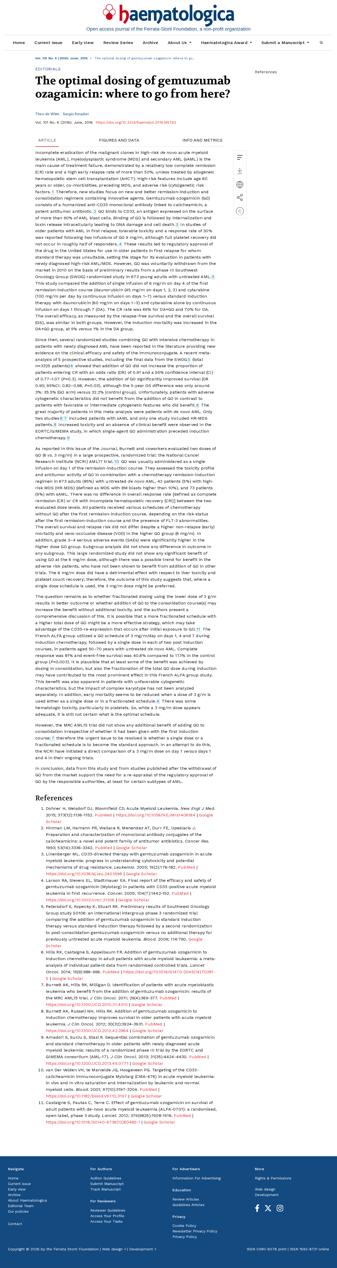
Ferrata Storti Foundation (76, 1249)
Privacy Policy (184, 1237)
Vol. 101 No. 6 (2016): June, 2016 (61, 58)
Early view (83, 42)
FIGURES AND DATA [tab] (119, 140)
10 (116, 461)
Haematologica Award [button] (225, 42)
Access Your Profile (107, 1216)
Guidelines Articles (188, 1205)
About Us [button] (178, 42)
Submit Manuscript (107, 1184)
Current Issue (48, 42)
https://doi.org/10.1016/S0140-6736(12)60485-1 (93, 1122)
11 (198, 629)
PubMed (103, 814)
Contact (15, 1224)
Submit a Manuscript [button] (283, 42)
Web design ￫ (114, 1249)
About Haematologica (27, 1200)
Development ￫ (142, 1249)
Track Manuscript (105, 1189)
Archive (150, 42)
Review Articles (185, 1199)
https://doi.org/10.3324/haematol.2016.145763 (136, 122)
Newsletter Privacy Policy (194, 1231)
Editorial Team (21, 1206)
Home (19, 42)
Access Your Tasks (106, 1221)
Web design (265, 1189)
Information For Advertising (196, 1178)
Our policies (18, 1211)
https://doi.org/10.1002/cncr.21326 (80, 899)
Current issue (19, 1184)
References (266, 72)
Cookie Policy (184, 1225)
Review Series (118, 42)
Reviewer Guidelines (107, 1210)
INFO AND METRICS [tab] (202, 140)
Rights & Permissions (273, 1178)
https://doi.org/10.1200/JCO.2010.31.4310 (87, 1004)
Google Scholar (131, 847)
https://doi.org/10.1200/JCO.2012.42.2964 (87, 1030)
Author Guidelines (105, 1178)
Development (267, 1195)
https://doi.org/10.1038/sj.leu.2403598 (84, 873)
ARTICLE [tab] (47, 140)
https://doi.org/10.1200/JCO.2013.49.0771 (87, 1063)
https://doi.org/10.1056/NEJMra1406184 (155, 814)
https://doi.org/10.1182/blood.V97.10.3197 (86, 1095)
